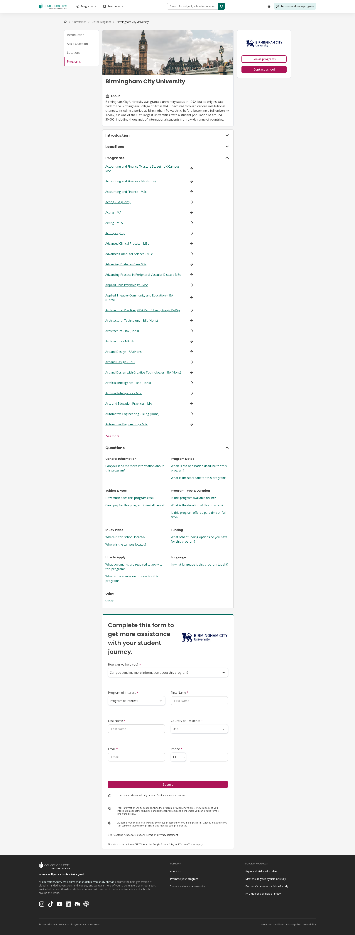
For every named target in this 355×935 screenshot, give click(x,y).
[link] (132, 22)
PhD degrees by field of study (263, 893)
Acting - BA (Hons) (118, 202)
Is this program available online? (193, 498)
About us (175, 871)
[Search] (221, 6)
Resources (113, 6)
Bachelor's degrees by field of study (266, 886)
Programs (87, 6)
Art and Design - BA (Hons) (124, 352)
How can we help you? (124, 664)
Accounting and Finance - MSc (125, 192)
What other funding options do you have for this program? (199, 539)
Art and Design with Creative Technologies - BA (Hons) (143, 372)
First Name (179, 693)
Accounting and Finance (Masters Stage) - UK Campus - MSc (143, 168)
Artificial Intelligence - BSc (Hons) (128, 383)
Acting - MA (113, 212)
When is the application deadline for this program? (199, 468)
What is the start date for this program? (198, 478)
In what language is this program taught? (200, 564)
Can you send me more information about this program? (134, 468)
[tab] (81, 34)
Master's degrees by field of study (265, 879)
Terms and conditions (272, 924)
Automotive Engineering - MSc (126, 424)
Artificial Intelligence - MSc (123, 393)
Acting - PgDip (115, 233)
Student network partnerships (187, 886)
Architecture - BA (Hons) (122, 331)
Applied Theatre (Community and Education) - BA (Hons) (139, 297)
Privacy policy (293, 924)
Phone (176, 749)
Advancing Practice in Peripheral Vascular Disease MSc (143, 275)
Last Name (116, 721)
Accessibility (309, 924)
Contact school (264, 69)
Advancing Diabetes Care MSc (125, 264)
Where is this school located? (125, 537)
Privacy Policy (168, 844)
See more (112, 436)
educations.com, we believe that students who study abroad (78, 882)
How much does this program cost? (129, 498)
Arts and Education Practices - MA (128, 403)
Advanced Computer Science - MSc (129, 254)
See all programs (264, 59)
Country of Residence (187, 721)
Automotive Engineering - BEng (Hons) (132, 414)
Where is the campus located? (125, 544)
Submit (168, 784)
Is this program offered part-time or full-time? (199, 515)
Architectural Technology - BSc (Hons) (131, 321)
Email (113, 749)
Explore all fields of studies (261, 871)
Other (109, 601)
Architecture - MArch (119, 341)
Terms (149, 834)
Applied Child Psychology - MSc (126, 285)
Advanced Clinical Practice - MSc (127, 243)
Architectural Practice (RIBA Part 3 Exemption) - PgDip (142, 310)
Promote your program (184, 879)
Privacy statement (168, 834)
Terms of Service (188, 844)
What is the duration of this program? (197, 505)
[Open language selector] (269, 6)
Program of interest (123, 693)
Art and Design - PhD (120, 362)
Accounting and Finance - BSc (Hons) (130, 181)
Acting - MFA (114, 223)
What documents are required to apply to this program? (134, 566)
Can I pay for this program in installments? (135, 505)
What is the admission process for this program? (131, 578)
